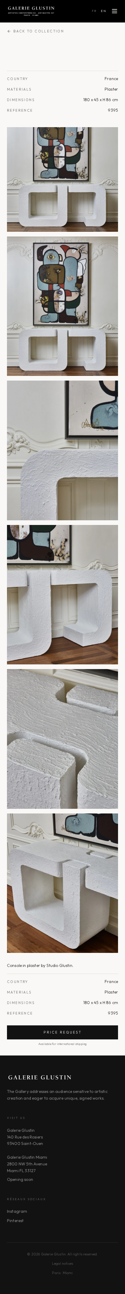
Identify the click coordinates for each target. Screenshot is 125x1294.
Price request (63, 1032)
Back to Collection (38, 31)
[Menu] (114, 11)
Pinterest (15, 1220)
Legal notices (62, 1263)
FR (94, 11)
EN (103, 11)
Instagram (17, 1211)
